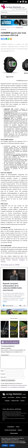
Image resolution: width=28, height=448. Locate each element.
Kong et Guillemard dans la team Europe (11, 414)
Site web (3, 377)
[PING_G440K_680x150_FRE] (14, 22)
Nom (2, 371)
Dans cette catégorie (14, 318)
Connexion (5, 1)
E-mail (3, 374)
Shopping (3, 29)
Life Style (24, 397)
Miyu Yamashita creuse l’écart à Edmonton (11, 411)
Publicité (20, 430)
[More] (11, 39)
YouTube (3, 261)
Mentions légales (14, 433)
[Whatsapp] (9, 39)
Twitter (9, 260)
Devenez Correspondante (10, 430)
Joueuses (22, 400)
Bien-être (18, 397)
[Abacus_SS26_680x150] (14, 311)
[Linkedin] (6, 39)
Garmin (22, 258)
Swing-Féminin (10, 426)
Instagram (22, 260)
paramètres (23, 442)
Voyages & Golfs (15, 400)
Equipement (19, 27)
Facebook (15, 260)
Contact (17, 426)
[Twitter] (4, 39)
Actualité (4, 397)
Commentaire (5, 355)
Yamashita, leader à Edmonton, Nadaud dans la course (14, 413)
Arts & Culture (11, 397)
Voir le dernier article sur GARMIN (10, 265)
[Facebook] (2, 39)
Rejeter (12, 445)
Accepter (5, 445)
